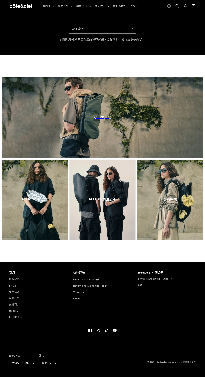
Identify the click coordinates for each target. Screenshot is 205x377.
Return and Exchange (86, 279)
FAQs (12, 285)
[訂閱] (132, 29)
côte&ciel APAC (163, 362)
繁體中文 (47, 363)
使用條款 (14, 292)
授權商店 (14, 304)
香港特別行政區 (21, 363)
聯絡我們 (14, 279)
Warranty (78, 292)
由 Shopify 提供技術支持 (184, 362)
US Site (13, 311)
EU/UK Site (15, 317)
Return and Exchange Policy (90, 285)
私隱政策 (14, 298)
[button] (169, 6)
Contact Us (80, 298)
